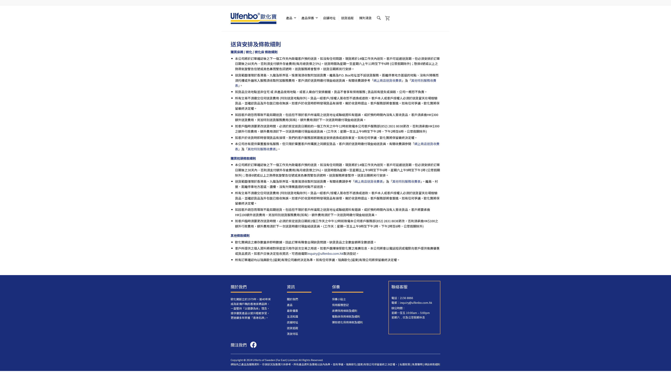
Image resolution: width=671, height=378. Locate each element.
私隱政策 (405, 364)
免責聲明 (417, 364)
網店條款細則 (432, 364)
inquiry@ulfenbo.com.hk (325, 253)
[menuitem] (291, 18)
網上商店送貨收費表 (387, 80)
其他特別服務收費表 (262, 149)
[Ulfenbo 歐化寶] (253, 18)
